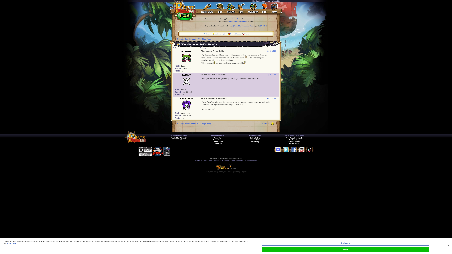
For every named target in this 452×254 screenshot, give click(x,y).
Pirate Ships (218, 142)
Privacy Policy (226, 160)
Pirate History (294, 140)
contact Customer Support (237, 21)
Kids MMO (255, 140)
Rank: (177, 66)
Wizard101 (276, 1)
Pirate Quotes (294, 143)
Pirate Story (218, 138)
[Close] (448, 245)
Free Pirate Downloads (294, 138)
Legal (233, 160)
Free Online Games (179, 136)
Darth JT (186, 75)
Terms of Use (217, 160)
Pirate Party (255, 142)
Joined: (178, 68)
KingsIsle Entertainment (261, 1)
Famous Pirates (294, 142)
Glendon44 (186, 51)
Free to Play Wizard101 (179, 138)
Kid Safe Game (255, 136)
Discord (235, 19)
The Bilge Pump (204, 39)
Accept (345, 249)
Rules (247, 34)
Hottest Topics (235, 34)
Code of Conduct (207, 160)
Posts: (178, 71)
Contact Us (198, 160)
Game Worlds (218, 140)
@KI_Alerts (263, 26)
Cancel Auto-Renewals (250, 160)
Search (208, 34)
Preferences (239, 160)
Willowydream (186, 98)
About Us (179, 140)
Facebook (245, 26)
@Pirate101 (236, 26)
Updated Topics (220, 34)
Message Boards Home (186, 39)
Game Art (218, 143)
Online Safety (255, 138)
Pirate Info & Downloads (294, 136)
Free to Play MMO (218, 136)
